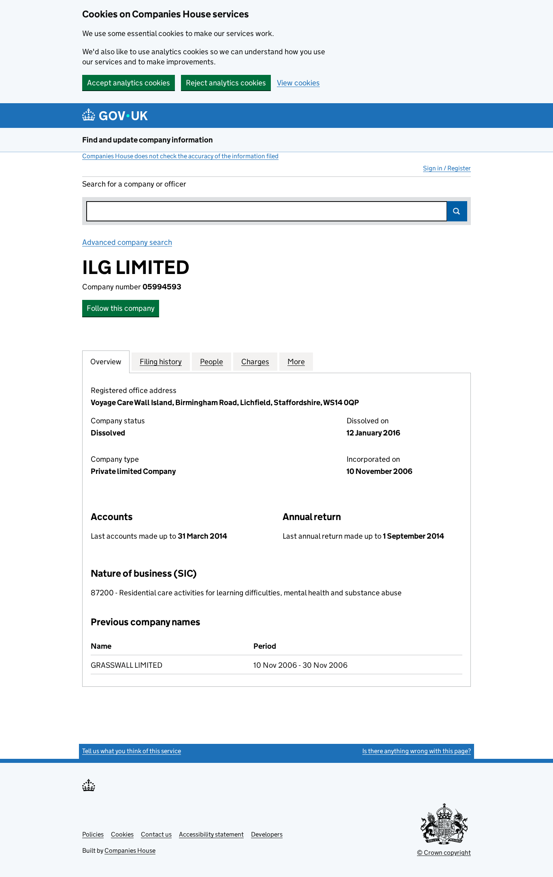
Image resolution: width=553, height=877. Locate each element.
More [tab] (296, 361)
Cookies (122, 834)
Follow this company (121, 308)
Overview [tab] (105, 361)
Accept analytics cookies (128, 82)
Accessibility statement (211, 834)
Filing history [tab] (161, 361)
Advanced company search (127, 242)
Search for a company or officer (134, 184)
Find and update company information (147, 139)
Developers (267, 834)
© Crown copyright (444, 852)
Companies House (129, 850)
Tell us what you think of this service (131, 751)
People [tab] (211, 361)
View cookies (298, 83)
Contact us (156, 834)
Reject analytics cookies (226, 82)
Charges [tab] (255, 361)
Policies (93, 834)
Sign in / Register (447, 168)
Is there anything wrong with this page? (416, 751)
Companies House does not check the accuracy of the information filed (180, 156)
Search (457, 211)
